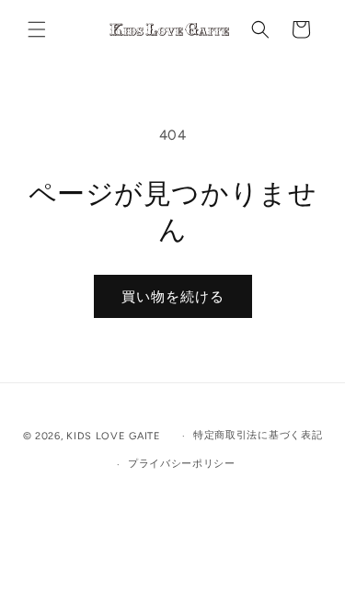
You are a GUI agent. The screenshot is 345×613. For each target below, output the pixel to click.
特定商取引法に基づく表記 (257, 435)
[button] (37, 29)
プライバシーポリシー (182, 464)
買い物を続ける (172, 297)
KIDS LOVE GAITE (115, 436)
